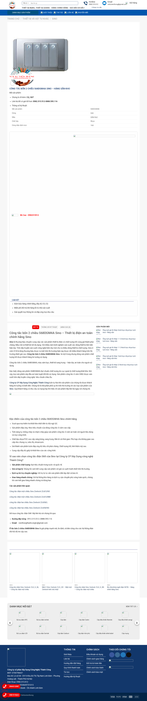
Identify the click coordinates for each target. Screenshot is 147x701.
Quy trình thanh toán (72, 668)
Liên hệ (70, 13)
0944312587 (14, 686)
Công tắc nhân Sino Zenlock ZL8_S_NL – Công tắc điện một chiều (24, 588)
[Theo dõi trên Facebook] (111, 654)
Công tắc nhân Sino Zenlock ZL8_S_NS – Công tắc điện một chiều (89, 588)
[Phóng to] (12, 83)
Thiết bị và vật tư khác (36, 18)
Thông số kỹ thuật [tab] (49, 327)
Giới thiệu (47, 13)
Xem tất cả (131, 606)
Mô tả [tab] (35, 327)
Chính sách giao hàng (95, 659)
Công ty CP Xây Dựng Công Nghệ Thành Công (29, 383)
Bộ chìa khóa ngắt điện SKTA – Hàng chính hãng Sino (120, 588)
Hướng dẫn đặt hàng (72, 663)
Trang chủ (13, 18)
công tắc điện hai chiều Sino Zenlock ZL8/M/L (28, 502)
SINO (54, 18)
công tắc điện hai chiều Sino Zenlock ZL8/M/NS (29, 508)
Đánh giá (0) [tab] (65, 327)
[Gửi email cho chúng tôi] (128, 654)
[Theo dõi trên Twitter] (123, 654)
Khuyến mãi (83, 13)
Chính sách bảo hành (94, 668)
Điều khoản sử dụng (94, 654)
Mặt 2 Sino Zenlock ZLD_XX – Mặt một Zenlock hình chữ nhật (57, 588)
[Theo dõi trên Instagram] (117, 654)
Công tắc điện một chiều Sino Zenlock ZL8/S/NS (29, 491)
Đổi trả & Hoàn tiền (94, 663)
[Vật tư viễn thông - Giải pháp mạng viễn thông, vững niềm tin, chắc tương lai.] (13, 5)
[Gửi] (76, 3)
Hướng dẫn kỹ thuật (72, 676)
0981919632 (14, 695)
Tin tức (59, 13)
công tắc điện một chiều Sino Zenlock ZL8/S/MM (29, 497)
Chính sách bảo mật (94, 672)
